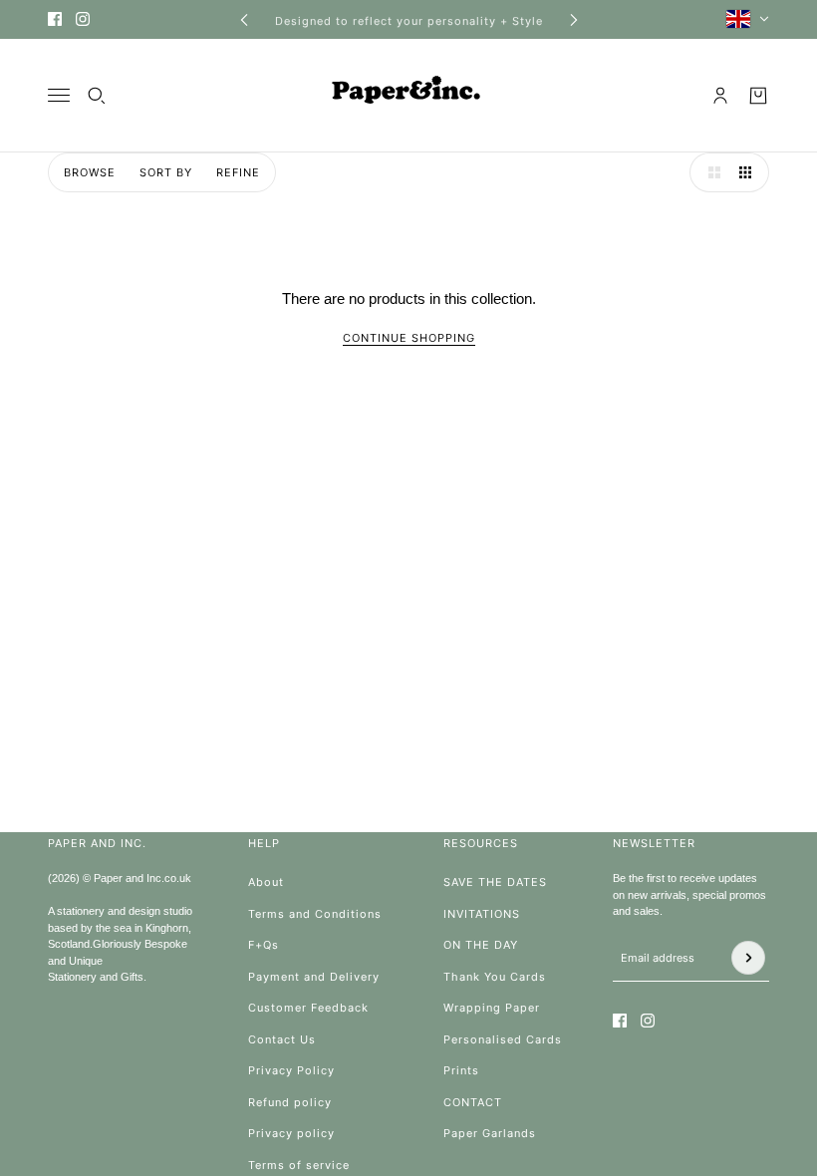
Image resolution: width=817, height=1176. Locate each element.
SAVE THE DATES (495, 882)
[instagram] (83, 19)
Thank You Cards (494, 977)
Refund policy (290, 1102)
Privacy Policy (291, 1070)
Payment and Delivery (314, 977)
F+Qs (263, 945)
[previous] (244, 19)
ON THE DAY (480, 945)
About (266, 882)
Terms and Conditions (315, 914)
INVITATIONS (481, 914)
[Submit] (748, 958)
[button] (709, 172)
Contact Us (282, 1039)
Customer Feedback (308, 1008)
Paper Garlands (489, 1133)
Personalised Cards (502, 1039)
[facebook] (55, 19)
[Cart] (758, 96)
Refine (238, 172)
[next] (574, 19)
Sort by (165, 172)
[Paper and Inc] (408, 96)
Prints (461, 1070)
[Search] (97, 96)
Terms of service (299, 1165)
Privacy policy (291, 1133)
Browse (90, 172)
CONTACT (472, 1102)
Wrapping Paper (491, 1008)
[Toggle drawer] (59, 95)
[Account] (720, 96)
